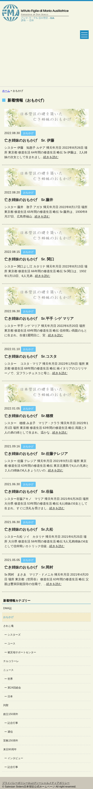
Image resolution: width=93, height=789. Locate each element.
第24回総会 (14, 687)
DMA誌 (7, 608)
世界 (10, 678)
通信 (10, 731)
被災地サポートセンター (22, 652)
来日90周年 (10, 749)
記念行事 (13, 722)
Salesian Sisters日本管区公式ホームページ (35, 43)
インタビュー (15, 758)
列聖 (5, 705)
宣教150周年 (10, 740)
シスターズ (14, 634)
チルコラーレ (11, 661)
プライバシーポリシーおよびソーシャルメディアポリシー (36, 782)
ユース (11, 643)
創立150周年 (10, 714)
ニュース (8, 670)
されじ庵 (8, 625)
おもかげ (8, 617)
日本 (10, 696)
